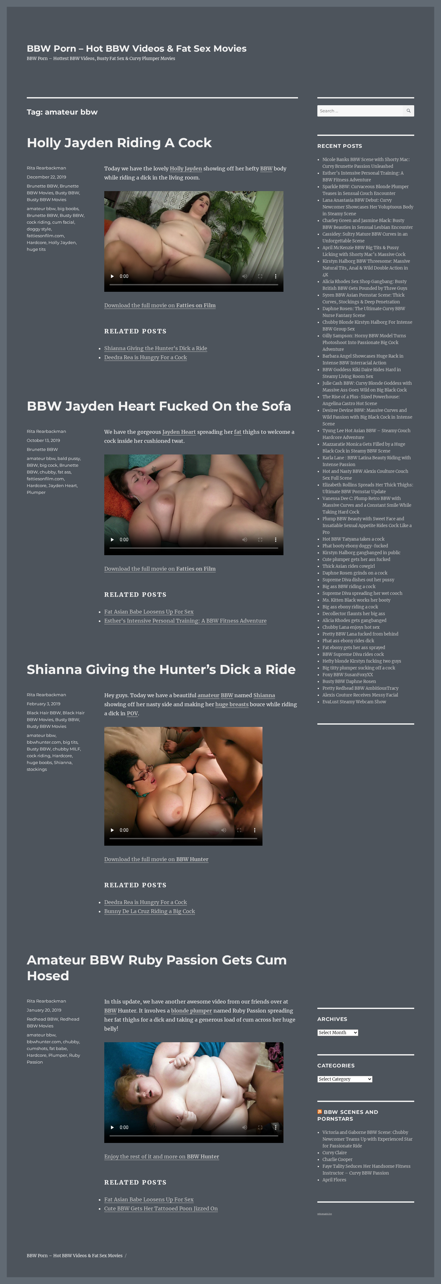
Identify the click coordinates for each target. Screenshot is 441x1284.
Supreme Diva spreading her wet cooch (363, 593)
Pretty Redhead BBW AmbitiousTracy (360, 688)
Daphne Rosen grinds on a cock (355, 573)
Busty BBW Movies (46, 199)
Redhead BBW (42, 1019)
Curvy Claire (335, 1153)
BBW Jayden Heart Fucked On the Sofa (159, 406)
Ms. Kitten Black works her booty (356, 600)
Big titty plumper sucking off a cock (359, 668)
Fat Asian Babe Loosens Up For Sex (149, 611)
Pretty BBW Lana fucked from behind (360, 634)
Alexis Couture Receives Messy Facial (360, 695)
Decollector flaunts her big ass (354, 614)
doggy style (39, 228)
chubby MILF (66, 748)
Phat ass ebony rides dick (348, 641)
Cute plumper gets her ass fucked (356, 559)
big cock (48, 465)
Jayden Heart (62, 485)
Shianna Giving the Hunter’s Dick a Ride (155, 348)
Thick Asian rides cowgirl (349, 566)
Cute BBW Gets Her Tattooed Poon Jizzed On (161, 1208)
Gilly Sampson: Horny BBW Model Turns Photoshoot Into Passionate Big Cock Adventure (364, 342)
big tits (70, 742)
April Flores (334, 1180)
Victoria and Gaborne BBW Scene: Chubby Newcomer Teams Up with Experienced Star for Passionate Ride (368, 1139)
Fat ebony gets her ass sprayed (354, 647)
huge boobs (39, 762)
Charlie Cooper (338, 1159)
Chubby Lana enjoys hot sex (351, 627)
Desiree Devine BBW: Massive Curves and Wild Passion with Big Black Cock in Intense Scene (367, 417)
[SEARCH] (408, 111)
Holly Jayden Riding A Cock (119, 142)
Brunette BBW (42, 186)
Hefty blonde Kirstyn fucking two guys (362, 661)
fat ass (64, 471)
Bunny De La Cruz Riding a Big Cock (149, 911)
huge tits (36, 249)
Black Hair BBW (44, 712)
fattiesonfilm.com (45, 235)
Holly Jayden (62, 242)
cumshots (37, 1048)
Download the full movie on (160, 305)
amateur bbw (41, 208)
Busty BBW (67, 192)
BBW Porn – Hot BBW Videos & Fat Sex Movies (137, 48)
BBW (32, 465)
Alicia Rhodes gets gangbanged (354, 620)
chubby (48, 471)
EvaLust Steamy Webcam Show (354, 702)
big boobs (67, 208)
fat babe (58, 1048)
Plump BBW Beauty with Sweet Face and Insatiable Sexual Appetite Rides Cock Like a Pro (367, 525)
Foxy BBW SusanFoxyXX (348, 675)
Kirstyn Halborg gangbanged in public (362, 552)
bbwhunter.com (44, 742)
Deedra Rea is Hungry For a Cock (145, 357)
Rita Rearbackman (46, 167)
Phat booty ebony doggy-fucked (355, 546)
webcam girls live (324, 1214)
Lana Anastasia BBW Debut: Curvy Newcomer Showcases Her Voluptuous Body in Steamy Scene (368, 207)
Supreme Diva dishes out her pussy (358, 580)
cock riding (38, 222)
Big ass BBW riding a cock (349, 586)
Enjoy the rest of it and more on (161, 1156)
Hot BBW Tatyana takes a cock (354, 539)
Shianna (63, 762)
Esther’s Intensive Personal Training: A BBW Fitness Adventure (185, 620)
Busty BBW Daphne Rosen (349, 681)
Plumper (36, 492)
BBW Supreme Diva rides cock (353, 654)
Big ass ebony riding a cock (350, 607)
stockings (37, 769)
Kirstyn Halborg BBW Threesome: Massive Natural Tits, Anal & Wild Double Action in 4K (366, 268)
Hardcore (36, 242)
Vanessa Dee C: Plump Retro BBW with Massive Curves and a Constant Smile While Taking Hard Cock (367, 505)
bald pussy (68, 458)
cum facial (63, 222)
